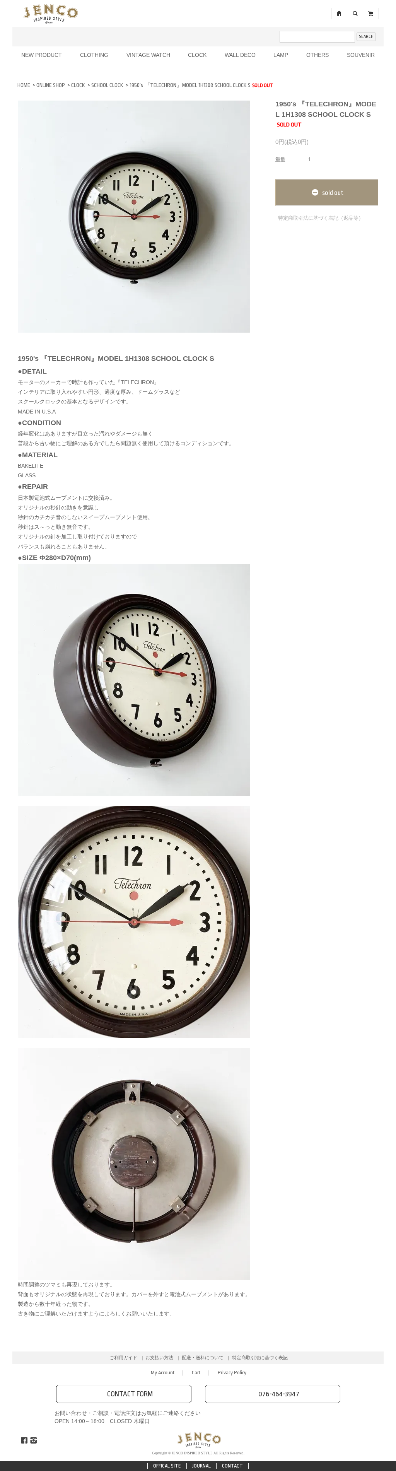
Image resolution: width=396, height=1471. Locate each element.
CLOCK (197, 55)
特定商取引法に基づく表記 (260, 1357)
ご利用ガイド (123, 1357)
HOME (23, 85)
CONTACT (232, 1466)
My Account (162, 1372)
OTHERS (317, 55)
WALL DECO (240, 55)
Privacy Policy (232, 1372)
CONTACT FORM (130, 1394)
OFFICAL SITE (167, 1466)
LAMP (280, 55)
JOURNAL (201, 1466)
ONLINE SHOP (50, 85)
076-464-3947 (278, 1394)
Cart (196, 1372)
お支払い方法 (159, 1357)
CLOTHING (94, 55)
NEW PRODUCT (41, 55)
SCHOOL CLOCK (107, 85)
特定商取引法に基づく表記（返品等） (321, 218)
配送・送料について (203, 1357)
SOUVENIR (361, 55)
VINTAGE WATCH (148, 55)
